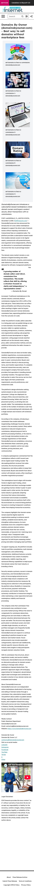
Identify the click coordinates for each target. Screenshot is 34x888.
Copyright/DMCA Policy (11, 885)
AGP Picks (4, 3)
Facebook (4, 750)
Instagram (5, 747)
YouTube (4, 752)
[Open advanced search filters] (26, 16)
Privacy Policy (26, 885)
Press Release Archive (20, 877)
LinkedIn (4, 745)
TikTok (3, 754)
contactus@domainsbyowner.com (12, 740)
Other (3, 759)
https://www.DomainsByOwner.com (19, 728)
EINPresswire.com (21, 221)
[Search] (22, 16)
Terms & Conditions (25, 881)
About (9, 877)
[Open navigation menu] (3, 16)
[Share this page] (31, 16)
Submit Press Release (10, 881)
